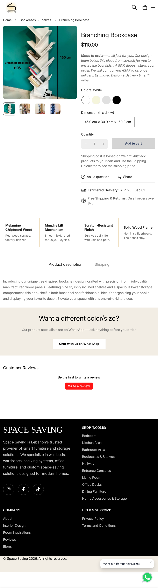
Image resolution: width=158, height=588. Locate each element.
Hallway (88, 464)
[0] (145, 7)
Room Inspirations (17, 532)
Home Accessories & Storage (104, 498)
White (86, 100)
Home (7, 20)
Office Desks (92, 484)
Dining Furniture (94, 491)
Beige (96, 100)
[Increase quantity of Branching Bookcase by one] (103, 143)
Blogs (7, 546)
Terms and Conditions (99, 525)
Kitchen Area (92, 443)
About (7, 518)
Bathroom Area (93, 450)
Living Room (91, 477)
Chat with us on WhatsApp (79, 344)
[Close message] (151, 562)
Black (117, 100)
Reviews (9, 539)
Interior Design (14, 525)
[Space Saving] (11, 7)
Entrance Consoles (96, 470)
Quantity (87, 134)
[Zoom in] (68, 34)
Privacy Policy (93, 518)
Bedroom (89, 436)
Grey (106, 100)
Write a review (79, 386)
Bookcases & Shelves (35, 20)
